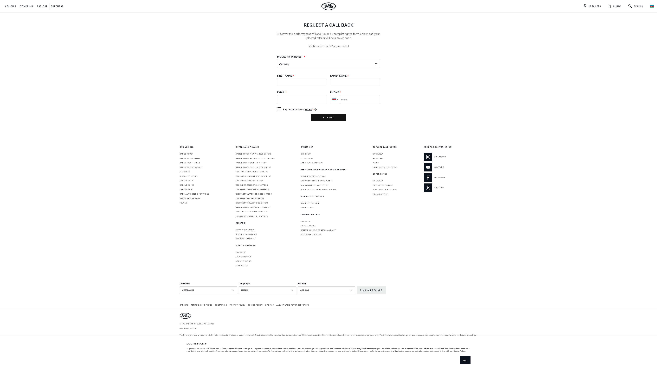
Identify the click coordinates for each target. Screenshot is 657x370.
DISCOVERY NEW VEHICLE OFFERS (252, 189)
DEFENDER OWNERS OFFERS (249, 180)
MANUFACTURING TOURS (385, 189)
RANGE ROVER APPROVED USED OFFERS (255, 158)
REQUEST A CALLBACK (246, 234)
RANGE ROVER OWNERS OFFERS (251, 163)
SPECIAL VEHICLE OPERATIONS (194, 194)
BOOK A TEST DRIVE (245, 230)
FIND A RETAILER (371, 290)
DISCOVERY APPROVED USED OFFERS (254, 194)
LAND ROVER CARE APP (312, 163)
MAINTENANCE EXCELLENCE (314, 185)
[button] (335, 99)
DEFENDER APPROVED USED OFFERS (253, 176)
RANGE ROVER (186, 154)
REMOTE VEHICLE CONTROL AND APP (318, 230)
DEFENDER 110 (187, 185)
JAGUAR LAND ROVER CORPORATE (292, 305)
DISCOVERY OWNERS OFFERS (250, 198)
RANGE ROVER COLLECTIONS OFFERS (253, 167)
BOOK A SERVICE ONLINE (313, 176)
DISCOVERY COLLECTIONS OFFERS (252, 203)
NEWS (376, 163)
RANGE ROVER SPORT (190, 158)
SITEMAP (269, 305)
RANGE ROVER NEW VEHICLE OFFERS (254, 154)
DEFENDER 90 (186, 189)
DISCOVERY (185, 171)
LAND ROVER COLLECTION (385, 167)
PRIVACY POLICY (237, 305)
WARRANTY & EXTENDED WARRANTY (318, 189)
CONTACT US (242, 265)
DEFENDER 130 (187, 180)
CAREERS (184, 305)
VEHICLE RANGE (243, 261)
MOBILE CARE (307, 207)
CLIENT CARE (307, 158)
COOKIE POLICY (255, 305)
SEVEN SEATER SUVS (190, 198)
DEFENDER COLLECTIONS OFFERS (252, 185)
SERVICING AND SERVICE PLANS (316, 181)
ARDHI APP (378, 158)
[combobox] (208, 290)
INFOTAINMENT (308, 225)
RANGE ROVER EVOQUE (191, 167)
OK (465, 360)
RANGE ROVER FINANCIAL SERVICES (253, 207)
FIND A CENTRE (380, 194)
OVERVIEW (241, 252)
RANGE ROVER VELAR (190, 163)
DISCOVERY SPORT (188, 176)
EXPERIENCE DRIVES (383, 185)
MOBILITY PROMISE (310, 203)
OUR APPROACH (243, 256)
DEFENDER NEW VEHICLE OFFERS (252, 171)
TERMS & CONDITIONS (201, 305)
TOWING (184, 203)
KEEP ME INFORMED (245, 238)
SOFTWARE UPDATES (311, 234)
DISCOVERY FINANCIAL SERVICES (252, 216)
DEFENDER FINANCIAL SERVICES (251, 212)
